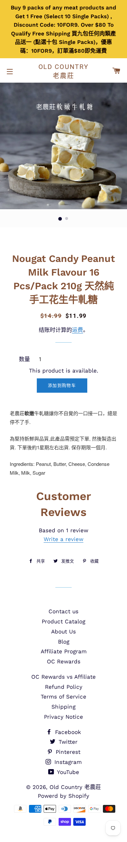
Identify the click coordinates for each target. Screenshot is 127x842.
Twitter (67, 742)
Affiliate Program (64, 651)
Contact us (63, 611)
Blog (63, 641)
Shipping (63, 706)
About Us (63, 631)
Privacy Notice (63, 716)
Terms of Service (63, 696)
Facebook (67, 732)
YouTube (67, 772)
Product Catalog (63, 621)
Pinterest (67, 752)
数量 (24, 359)
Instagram (67, 762)
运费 (77, 330)
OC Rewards (63, 661)
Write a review (63, 539)
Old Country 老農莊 (63, 71)
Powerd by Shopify (63, 796)
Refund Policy (63, 687)
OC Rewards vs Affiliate (63, 676)
